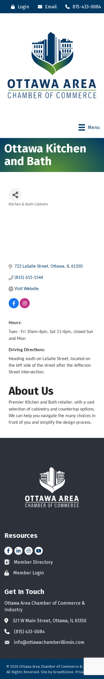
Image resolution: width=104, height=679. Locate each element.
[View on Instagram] (25, 307)
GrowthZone (63, 672)
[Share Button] (15, 194)
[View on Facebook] (14, 307)
